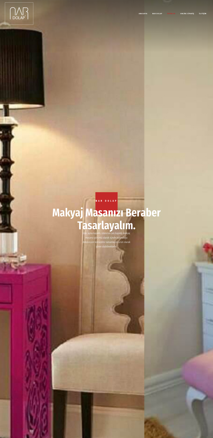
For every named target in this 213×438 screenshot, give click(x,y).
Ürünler (171, 14)
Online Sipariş (187, 14)
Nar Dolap (157, 14)
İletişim (202, 14)
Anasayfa (143, 14)
